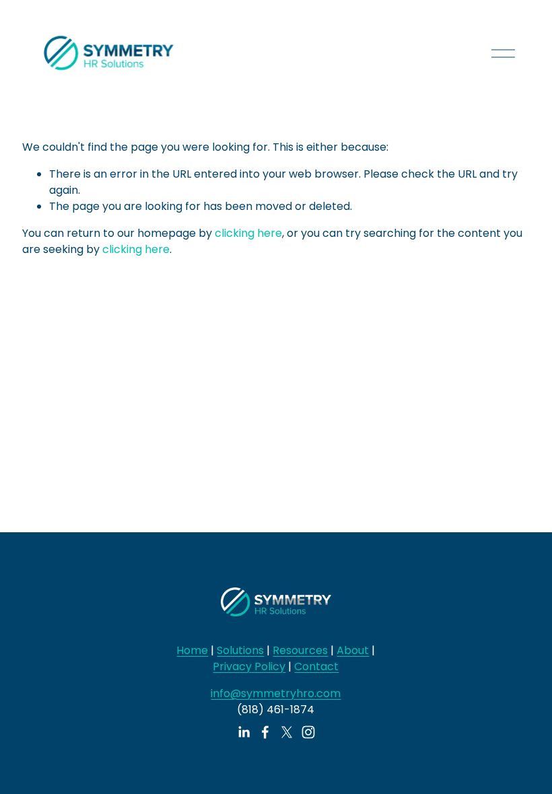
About (353, 650)
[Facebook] (265, 732)
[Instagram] (308, 732)
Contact (316, 666)
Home (192, 650)
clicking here (248, 233)
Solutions (240, 650)
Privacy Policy (249, 666)
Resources (300, 650)
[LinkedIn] (243, 732)
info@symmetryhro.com (276, 693)
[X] (287, 732)
